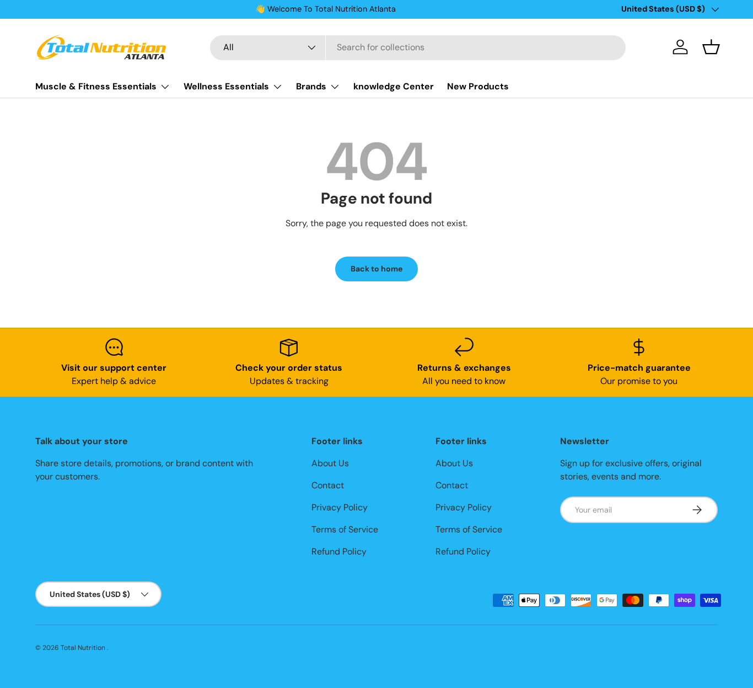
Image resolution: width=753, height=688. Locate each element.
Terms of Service (344, 529)
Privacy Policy (339, 507)
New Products (478, 86)
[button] (711, 47)
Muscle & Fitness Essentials (96, 86)
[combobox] (418, 47)
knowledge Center (393, 86)
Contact (327, 485)
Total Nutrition (84, 647)
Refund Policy (339, 551)
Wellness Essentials (226, 86)
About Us (330, 463)
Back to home (376, 269)
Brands (311, 86)
